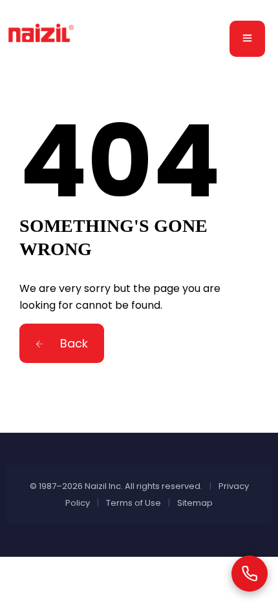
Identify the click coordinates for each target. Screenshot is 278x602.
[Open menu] (247, 39)
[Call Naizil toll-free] (249, 573)
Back (72, 343)
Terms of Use (133, 503)
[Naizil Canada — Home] (42, 37)
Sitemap (195, 503)
